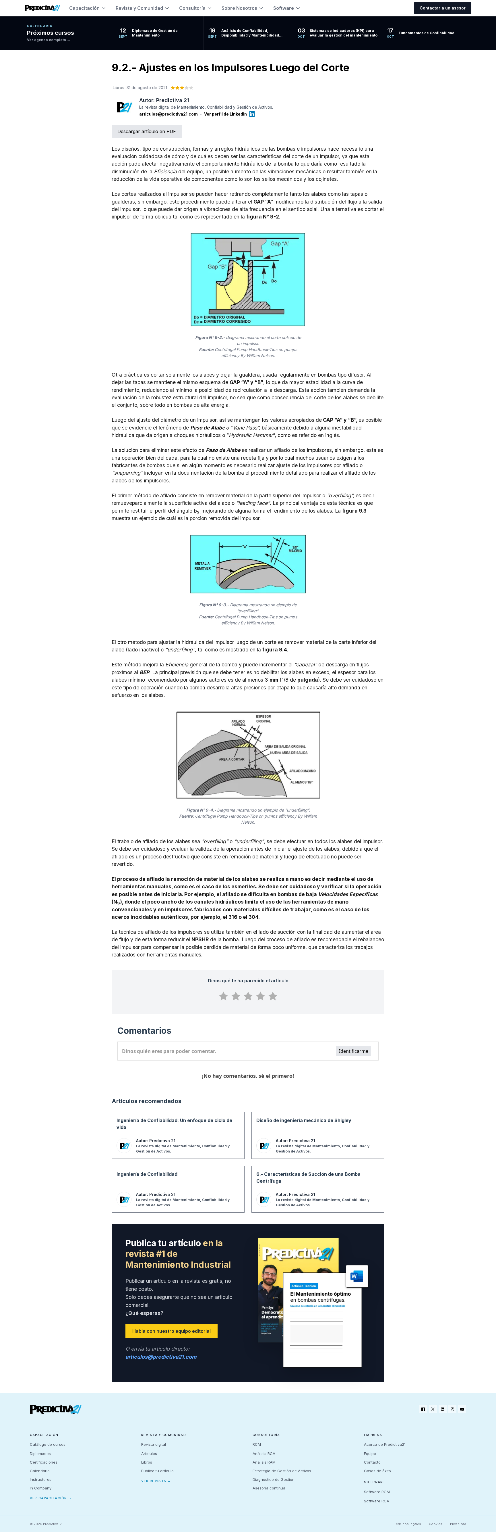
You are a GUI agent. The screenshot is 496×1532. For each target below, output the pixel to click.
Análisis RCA (264, 1453)
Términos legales (407, 1524)
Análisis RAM (264, 1462)
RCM (257, 1444)
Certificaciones (43, 1462)
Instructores (40, 1479)
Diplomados (40, 1453)
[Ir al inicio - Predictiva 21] (42, 8)
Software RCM (377, 1491)
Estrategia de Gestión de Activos (282, 1470)
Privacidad (458, 1524)
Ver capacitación (51, 1498)
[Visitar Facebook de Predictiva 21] (423, 1409)
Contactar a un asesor (443, 7)
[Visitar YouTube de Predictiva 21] (462, 1409)
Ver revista (156, 1481)
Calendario (40, 1470)
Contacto (372, 1462)
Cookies (435, 1524)
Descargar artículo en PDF (146, 131)
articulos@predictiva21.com (168, 114)
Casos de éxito (377, 1470)
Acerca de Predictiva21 (385, 1444)
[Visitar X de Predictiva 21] (433, 1409)
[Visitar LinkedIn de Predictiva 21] (443, 1409)
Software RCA (376, 1501)
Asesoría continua (269, 1488)
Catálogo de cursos (47, 1444)
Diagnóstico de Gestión (273, 1479)
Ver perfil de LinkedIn (225, 114)
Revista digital (153, 1444)
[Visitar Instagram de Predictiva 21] (452, 1409)
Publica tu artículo (157, 1470)
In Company (40, 1488)
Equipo (370, 1453)
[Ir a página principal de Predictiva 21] (56, 1409)
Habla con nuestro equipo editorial (171, 1331)
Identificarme (353, 1051)
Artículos (149, 1453)
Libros (146, 1462)
